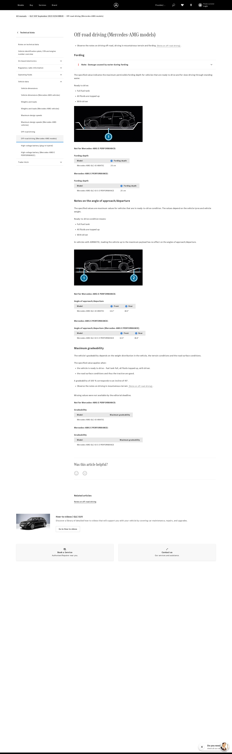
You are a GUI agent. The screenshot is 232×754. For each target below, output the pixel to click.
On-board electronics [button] (27, 61)
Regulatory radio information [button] (30, 68)
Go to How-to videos (68, 529)
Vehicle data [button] (23, 81)
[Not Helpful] (85, 473)
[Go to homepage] (116, 5)
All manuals (21, 16)
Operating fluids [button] (25, 74)
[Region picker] (191, 5)
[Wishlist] (182, 5)
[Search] (174, 5)
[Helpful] (76, 473)
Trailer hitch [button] (23, 162)
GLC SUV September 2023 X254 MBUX (47, 16)
